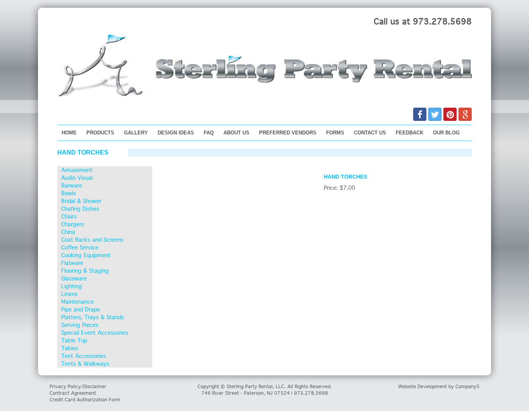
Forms (335, 133)
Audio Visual (77, 177)
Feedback (409, 133)
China (68, 232)
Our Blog (446, 133)
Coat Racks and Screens (92, 239)
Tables (69, 348)
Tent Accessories (83, 356)
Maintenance (77, 301)
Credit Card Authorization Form (85, 399)
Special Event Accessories (94, 332)
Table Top (74, 340)
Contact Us (370, 133)
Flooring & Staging (85, 270)
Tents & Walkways (85, 363)
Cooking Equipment (86, 255)
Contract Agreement (73, 393)
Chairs (69, 216)
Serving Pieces (79, 325)
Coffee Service (79, 247)
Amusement (77, 170)
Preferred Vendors (287, 133)
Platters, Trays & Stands (92, 317)
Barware (71, 185)
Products (100, 133)
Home (69, 133)
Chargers (72, 224)
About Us (236, 133)
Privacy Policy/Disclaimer (78, 386)
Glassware (74, 278)
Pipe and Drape (80, 309)
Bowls (68, 193)
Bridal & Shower (81, 201)
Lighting (71, 286)
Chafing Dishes (80, 208)
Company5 (467, 386)
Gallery (136, 133)
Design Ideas (176, 133)
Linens (69, 294)
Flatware (72, 263)
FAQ (209, 133)
